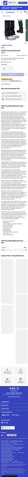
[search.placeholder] (17, 12)
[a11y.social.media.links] (2, 423)
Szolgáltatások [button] (5, 401)
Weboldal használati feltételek (6, 455)
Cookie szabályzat (21, 452)
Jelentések (16, 460)
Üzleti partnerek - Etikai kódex (6, 453)
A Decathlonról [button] (5, 408)
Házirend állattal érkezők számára (7, 456)
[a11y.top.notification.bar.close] (25, 8)
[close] (2, 3)
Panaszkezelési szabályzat (6, 451)
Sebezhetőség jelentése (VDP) (6, 460)
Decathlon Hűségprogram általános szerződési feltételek (11, 448)
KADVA (3, 47)
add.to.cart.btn (12, 74)
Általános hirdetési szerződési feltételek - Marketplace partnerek (13, 447)
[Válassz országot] (8, 427)
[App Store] (6, 415)
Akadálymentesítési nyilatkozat (17, 462)
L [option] (10, 68)
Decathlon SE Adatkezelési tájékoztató (8, 452)
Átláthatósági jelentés (5, 462)
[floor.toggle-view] (26, 107)
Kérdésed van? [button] (5, 405)
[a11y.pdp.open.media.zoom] (14, 30)
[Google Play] (17, 415)
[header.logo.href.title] (10, 12)
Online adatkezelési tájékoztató (18, 444)
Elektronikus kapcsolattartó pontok (7, 459)
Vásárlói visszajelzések (5, 444)
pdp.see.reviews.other (22, 55)
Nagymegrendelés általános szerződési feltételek (10, 449)
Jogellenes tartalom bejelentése (7, 458)
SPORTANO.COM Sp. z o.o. (16, 80)
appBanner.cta (22, 2)
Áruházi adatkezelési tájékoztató (7, 445)
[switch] (26, 74)
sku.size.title (4, 64)
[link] (14, 397)
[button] (25, 30)
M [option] (4, 68)
